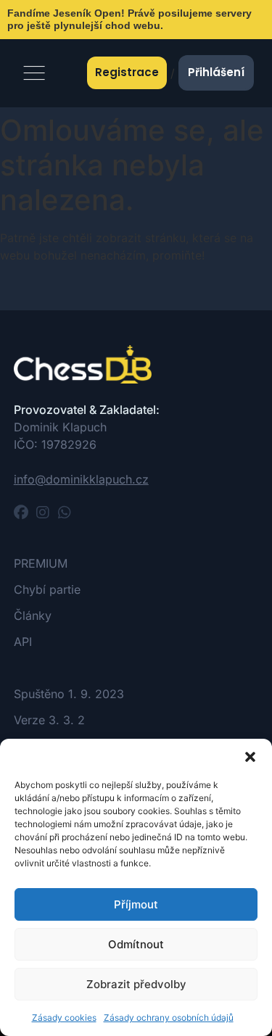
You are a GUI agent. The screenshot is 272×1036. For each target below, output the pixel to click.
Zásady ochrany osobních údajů (169, 1017)
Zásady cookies (64, 1017)
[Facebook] (21, 512)
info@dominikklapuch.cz (81, 479)
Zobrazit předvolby (136, 984)
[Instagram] (43, 512)
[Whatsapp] (64, 512)
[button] (250, 757)
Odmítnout (136, 944)
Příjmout (136, 904)
